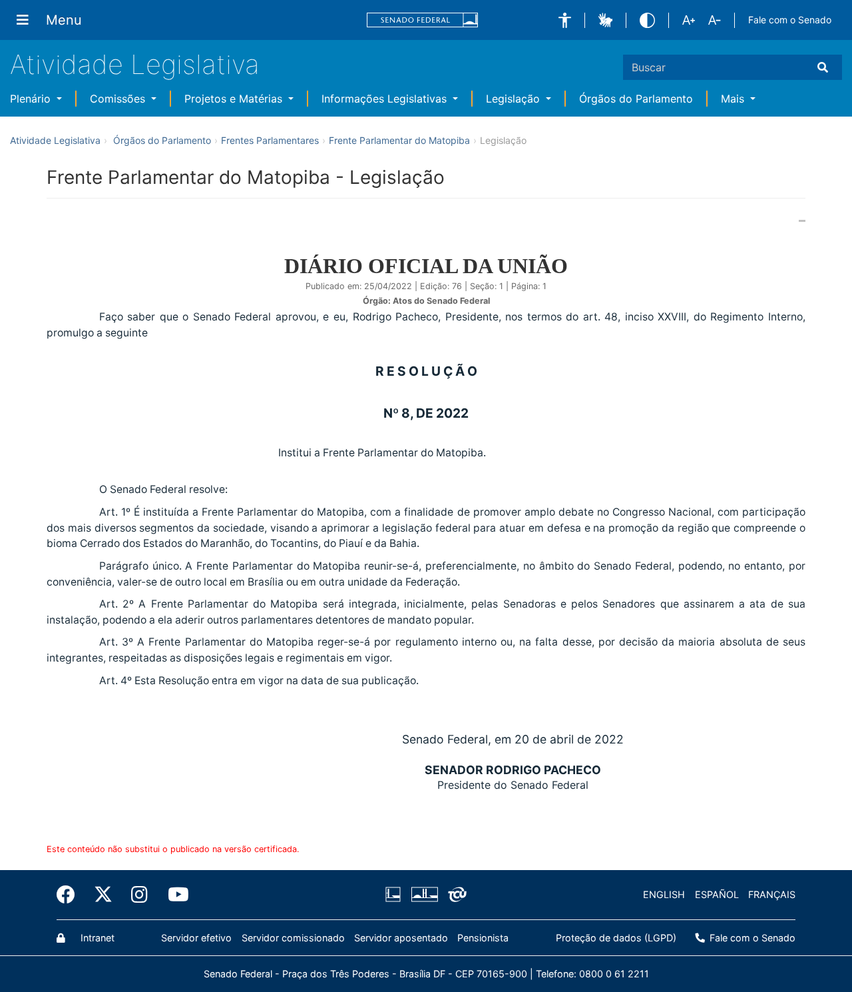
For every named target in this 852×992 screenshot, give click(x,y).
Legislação (514, 98)
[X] (103, 895)
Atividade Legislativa (135, 64)
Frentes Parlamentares (270, 140)
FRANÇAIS (771, 894)
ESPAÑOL (717, 894)
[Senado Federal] (423, 20)
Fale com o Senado (789, 19)
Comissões (119, 98)
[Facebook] (71, 895)
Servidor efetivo (196, 937)
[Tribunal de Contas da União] (455, 895)
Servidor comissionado (293, 937)
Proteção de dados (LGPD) (616, 937)
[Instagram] (140, 895)
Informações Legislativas (385, 98)
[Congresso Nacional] (424, 895)
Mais (734, 98)
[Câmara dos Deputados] (395, 895)
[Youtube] (172, 895)
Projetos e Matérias (235, 98)
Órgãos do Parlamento (636, 98)
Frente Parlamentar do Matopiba (399, 140)
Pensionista (483, 937)
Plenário (32, 98)
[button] (564, 20)
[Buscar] (825, 67)
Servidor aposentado (401, 937)
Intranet (96, 937)
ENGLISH (664, 894)
